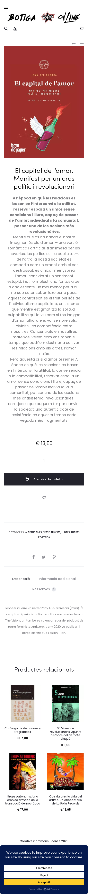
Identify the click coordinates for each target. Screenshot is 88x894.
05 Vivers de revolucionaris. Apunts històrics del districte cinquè (65, 733)
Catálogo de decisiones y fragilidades (23, 730)
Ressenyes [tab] (43, 589)
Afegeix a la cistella (48, 479)
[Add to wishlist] (44, 498)
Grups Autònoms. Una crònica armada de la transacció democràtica (22, 800)
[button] (10, 461)
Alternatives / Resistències (42, 532)
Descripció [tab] (21, 578)
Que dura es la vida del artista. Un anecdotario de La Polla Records (65, 800)
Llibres (66, 532)
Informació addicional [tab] (57, 578)
